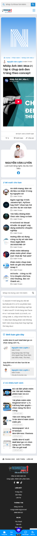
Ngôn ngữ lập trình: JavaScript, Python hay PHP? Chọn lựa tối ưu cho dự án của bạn (21, 204)
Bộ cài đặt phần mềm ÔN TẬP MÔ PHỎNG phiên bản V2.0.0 (22, 391)
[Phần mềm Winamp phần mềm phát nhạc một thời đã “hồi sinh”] (6, 254)
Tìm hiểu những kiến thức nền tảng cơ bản (21, 215)
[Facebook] (18, 173)
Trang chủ (18, 492)
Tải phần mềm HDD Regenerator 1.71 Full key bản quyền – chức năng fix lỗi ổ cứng (22, 405)
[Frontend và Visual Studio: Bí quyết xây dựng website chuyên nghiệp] (6, 228)
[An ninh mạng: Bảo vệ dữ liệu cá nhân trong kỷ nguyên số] (6, 192)
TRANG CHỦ (9, 459)
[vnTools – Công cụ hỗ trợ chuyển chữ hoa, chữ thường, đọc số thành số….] (6, 278)
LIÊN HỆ (30, 459)
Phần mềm (18, 527)
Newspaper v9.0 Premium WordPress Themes (22, 430)
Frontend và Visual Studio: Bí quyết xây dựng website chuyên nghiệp (21, 227)
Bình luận (19, 138)
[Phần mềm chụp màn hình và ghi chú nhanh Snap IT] (6, 266)
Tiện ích (18, 524)
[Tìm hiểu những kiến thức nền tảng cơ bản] (6, 216)
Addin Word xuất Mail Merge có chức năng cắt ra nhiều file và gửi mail (22, 444)
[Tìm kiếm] (33, 4)
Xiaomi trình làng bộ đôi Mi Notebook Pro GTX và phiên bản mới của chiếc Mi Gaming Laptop (17, 304)
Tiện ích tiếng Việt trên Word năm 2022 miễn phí (23, 419)
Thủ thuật (18, 521)
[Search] (33, 293)
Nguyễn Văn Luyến (14, 62)
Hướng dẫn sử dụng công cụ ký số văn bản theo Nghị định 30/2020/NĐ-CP (21, 241)
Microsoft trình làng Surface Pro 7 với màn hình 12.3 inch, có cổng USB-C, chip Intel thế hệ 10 (17, 314)
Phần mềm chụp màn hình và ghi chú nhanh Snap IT (21, 264)
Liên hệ (18, 497)
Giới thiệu (18, 495)
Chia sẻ (31, 138)
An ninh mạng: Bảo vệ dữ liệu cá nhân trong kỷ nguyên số (21, 191)
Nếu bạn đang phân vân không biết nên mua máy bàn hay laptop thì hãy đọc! (18, 323)
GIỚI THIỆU (20, 459)
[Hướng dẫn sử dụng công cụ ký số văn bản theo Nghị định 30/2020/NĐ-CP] (6, 242)
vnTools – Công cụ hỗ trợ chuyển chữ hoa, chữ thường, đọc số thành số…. (20, 277)
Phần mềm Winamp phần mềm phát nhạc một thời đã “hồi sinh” (21, 253)
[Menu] (34, 10)
